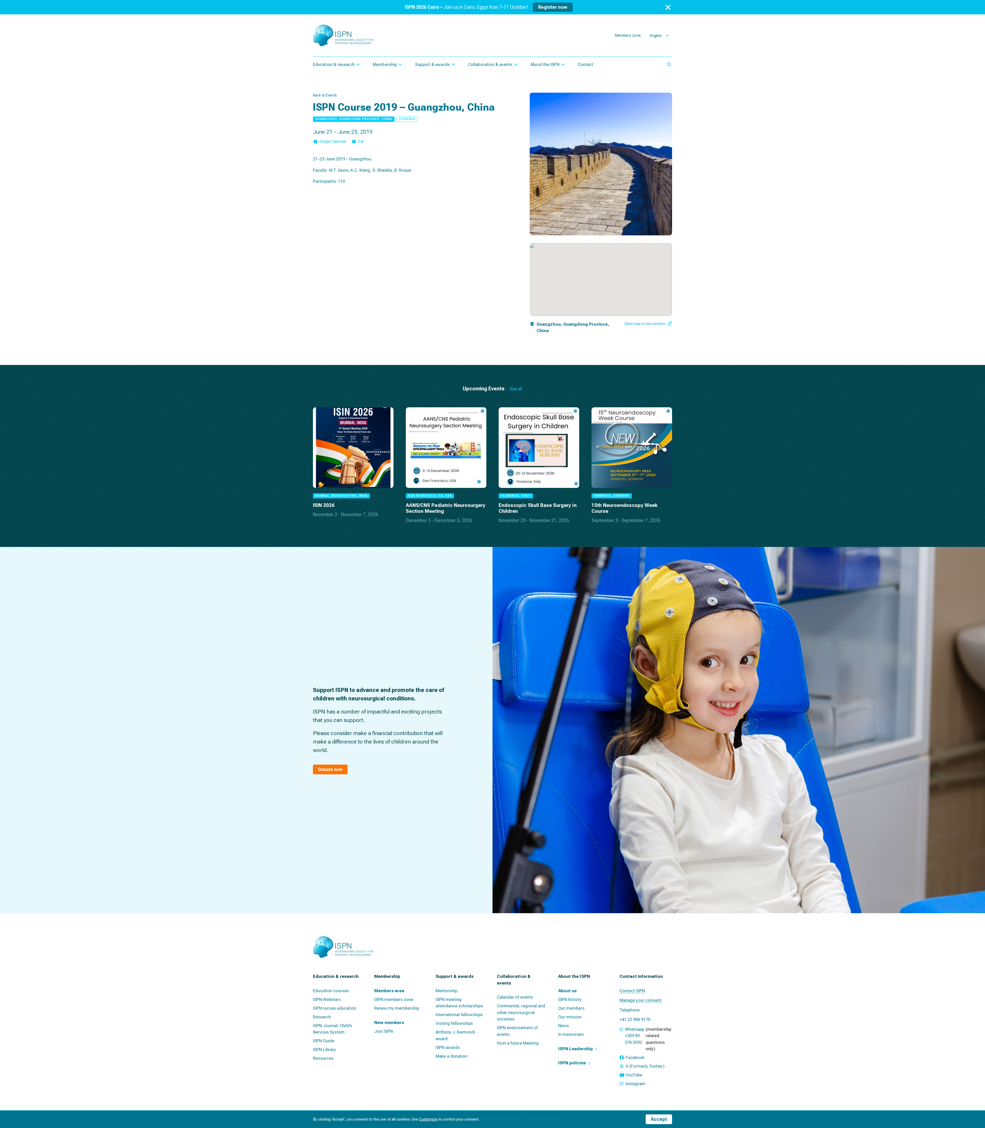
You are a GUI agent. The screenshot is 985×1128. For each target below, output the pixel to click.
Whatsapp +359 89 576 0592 (634, 1036)
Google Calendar (332, 141)
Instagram (635, 1083)
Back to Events (325, 95)
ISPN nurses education (334, 1008)
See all (516, 388)
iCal (361, 141)
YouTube (634, 1074)
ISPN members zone (393, 999)
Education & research (333, 64)
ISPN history (570, 999)
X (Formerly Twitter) (645, 1066)
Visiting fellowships (454, 1023)
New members (389, 1022)
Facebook (635, 1057)
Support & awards (432, 64)
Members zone (628, 35)
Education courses (331, 990)
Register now (552, 7)
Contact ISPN (632, 990)
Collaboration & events (490, 64)
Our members (571, 1008)
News (563, 1025)
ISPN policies (572, 1062)
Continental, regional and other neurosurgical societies (521, 1012)
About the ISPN (544, 64)
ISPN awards (448, 1047)
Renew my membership (396, 1008)
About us (567, 990)
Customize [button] (428, 1119)
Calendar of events (515, 997)
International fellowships (459, 1014)
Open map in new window (644, 324)
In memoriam (571, 1034)
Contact (585, 64)
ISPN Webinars (327, 999)
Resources (323, 1058)
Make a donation (451, 1056)
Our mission (570, 1016)
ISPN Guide (323, 1040)
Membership (385, 64)
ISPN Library (324, 1049)
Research (322, 1016)
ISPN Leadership (575, 1048)
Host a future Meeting (518, 1043)
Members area (389, 990)
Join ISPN (383, 1031)
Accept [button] (659, 1119)
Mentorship (446, 990)
